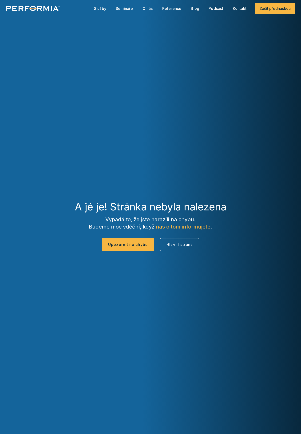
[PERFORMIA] (33, 8)
